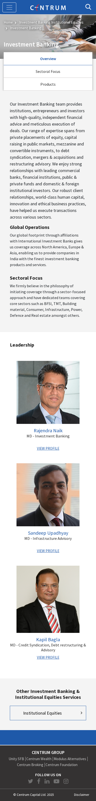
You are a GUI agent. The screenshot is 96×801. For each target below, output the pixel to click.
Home (8, 22)
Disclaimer (81, 794)
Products (48, 84)
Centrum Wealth (38, 758)
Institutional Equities (42, 713)
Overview (48, 58)
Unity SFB (16, 758)
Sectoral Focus (48, 71)
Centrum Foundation (62, 764)
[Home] (48, 7)
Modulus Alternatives (70, 758)
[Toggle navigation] (9, 7)
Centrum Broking (30, 764)
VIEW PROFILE (48, 448)
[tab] (48, 58)
